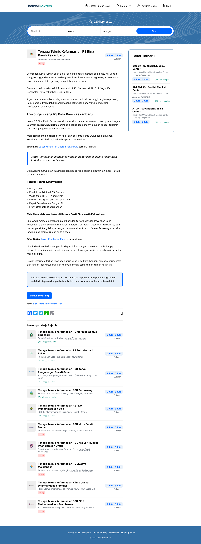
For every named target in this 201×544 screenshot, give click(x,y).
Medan (72, 430)
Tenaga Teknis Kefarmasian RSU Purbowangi (65, 390)
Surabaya (90, 489)
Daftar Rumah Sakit (100, 5)
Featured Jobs (149, 5)
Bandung (86, 375)
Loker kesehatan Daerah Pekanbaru (58, 146)
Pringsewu (145, 96)
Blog (168, 5)
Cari (154, 31)
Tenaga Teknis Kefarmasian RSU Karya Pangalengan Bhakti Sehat (62, 370)
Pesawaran (145, 75)
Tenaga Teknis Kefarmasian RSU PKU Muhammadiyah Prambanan (61, 503)
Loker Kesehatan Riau (53, 239)
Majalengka (87, 470)
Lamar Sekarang (39, 295)
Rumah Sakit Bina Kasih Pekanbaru (54, 59)
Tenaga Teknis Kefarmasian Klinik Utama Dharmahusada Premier (63, 484)
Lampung (136, 75)
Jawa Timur (71, 338)
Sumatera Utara (84, 430)
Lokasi (123, 5)
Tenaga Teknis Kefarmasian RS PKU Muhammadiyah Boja (60, 407)
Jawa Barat (77, 357)
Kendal (84, 412)
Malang (82, 338)
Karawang (43, 451)
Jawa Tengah (75, 393)
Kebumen (88, 393)
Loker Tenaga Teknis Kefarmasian (47, 304)
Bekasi (67, 357)
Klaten (92, 507)
